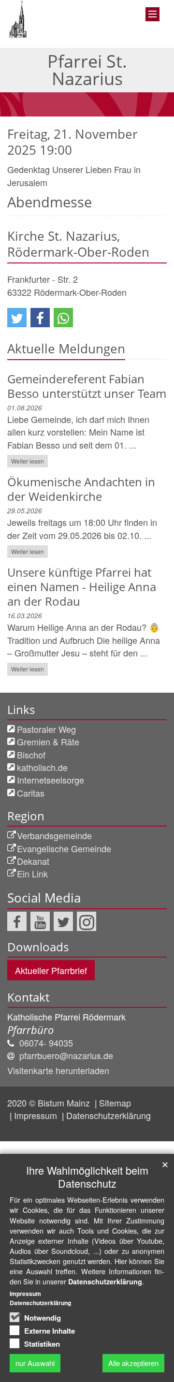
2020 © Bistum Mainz (49, 1102)
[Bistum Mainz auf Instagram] (86, 921)
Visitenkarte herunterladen (58, 1070)
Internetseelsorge (50, 779)
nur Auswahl (35, 1363)
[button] (17, 317)
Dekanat (33, 861)
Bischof (31, 754)
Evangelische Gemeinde (64, 848)
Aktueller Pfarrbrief (51, 970)
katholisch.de (42, 767)
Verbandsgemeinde (54, 835)
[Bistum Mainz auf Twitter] (63, 921)
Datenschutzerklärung (108, 1115)
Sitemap (115, 1102)
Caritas (30, 792)
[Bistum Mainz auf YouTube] (40, 921)
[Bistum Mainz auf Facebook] (17, 921)
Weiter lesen (27, 461)
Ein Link (32, 873)
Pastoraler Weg (46, 729)
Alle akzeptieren (133, 1363)
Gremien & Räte (48, 741)
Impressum (36, 1115)
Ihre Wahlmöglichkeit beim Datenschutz (87, 1177)
